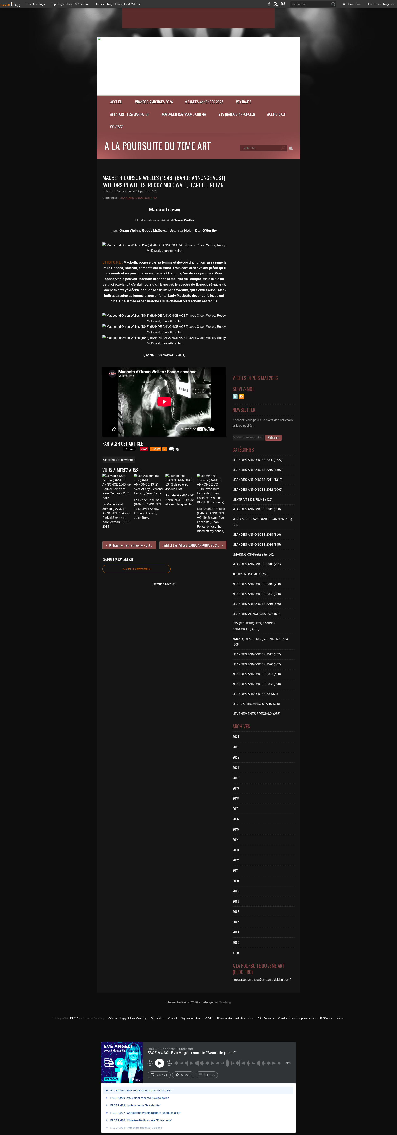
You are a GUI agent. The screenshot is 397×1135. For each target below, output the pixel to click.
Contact (117, 126)
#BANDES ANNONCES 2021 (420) (257, 674)
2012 (236, 860)
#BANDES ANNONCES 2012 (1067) (257, 489)
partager (185, 1075)
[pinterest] (282, 4)
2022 (236, 757)
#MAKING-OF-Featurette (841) (254, 554)
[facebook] (269, 4)
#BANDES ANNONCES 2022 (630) (257, 594)
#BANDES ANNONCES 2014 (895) (257, 544)
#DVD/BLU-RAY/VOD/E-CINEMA (184, 114)
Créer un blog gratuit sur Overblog (127, 1018)
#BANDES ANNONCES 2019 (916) (257, 534)
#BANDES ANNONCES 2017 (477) (257, 654)
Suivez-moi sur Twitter (235, 396)
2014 (236, 839)
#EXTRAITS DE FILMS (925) (252, 499)
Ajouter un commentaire (136, 569)
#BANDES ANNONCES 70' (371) (255, 694)
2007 (236, 911)
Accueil (116, 101)
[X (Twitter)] (276, 4)
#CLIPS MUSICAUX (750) (250, 574)
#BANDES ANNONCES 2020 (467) (257, 664)
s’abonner (162, 1075)
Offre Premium (266, 1018)
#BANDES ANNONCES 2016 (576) (257, 603)
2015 (236, 829)
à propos (209, 1075)
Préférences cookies (331, 1018)
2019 (236, 788)
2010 (236, 880)
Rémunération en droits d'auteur (235, 1018)
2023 (236, 746)
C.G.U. (209, 1018)
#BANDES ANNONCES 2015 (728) (257, 584)
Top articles (157, 1018)
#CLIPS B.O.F (276, 114)
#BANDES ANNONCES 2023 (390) (257, 684)
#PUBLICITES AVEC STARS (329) (256, 703)
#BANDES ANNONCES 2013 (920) (257, 509)
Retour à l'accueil (164, 584)
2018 (236, 798)
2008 (236, 901)
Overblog (225, 1002)
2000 (236, 942)
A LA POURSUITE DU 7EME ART (157, 146)
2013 (236, 850)
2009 (236, 891)
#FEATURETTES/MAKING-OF (129, 114)
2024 (236, 736)
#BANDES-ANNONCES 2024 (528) (257, 613)
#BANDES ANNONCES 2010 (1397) (257, 469)
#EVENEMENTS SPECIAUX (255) (256, 713)
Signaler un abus (191, 1018)
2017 (236, 808)
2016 (236, 819)
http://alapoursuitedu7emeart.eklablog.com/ (262, 979)
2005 (236, 921)
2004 (236, 932)
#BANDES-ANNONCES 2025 (204, 101)
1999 (236, 952)
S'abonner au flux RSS (241, 396)
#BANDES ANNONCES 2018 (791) (257, 564)
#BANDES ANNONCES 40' (138, 197)
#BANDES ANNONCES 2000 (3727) (257, 460)
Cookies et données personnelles (297, 1018)
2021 (236, 767)
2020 (236, 777)
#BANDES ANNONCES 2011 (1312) (257, 479)
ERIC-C (74, 1018)
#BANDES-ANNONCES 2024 (154, 101)
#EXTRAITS (243, 101)
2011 (235, 870)
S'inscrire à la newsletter (119, 459)
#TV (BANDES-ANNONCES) (236, 114)
